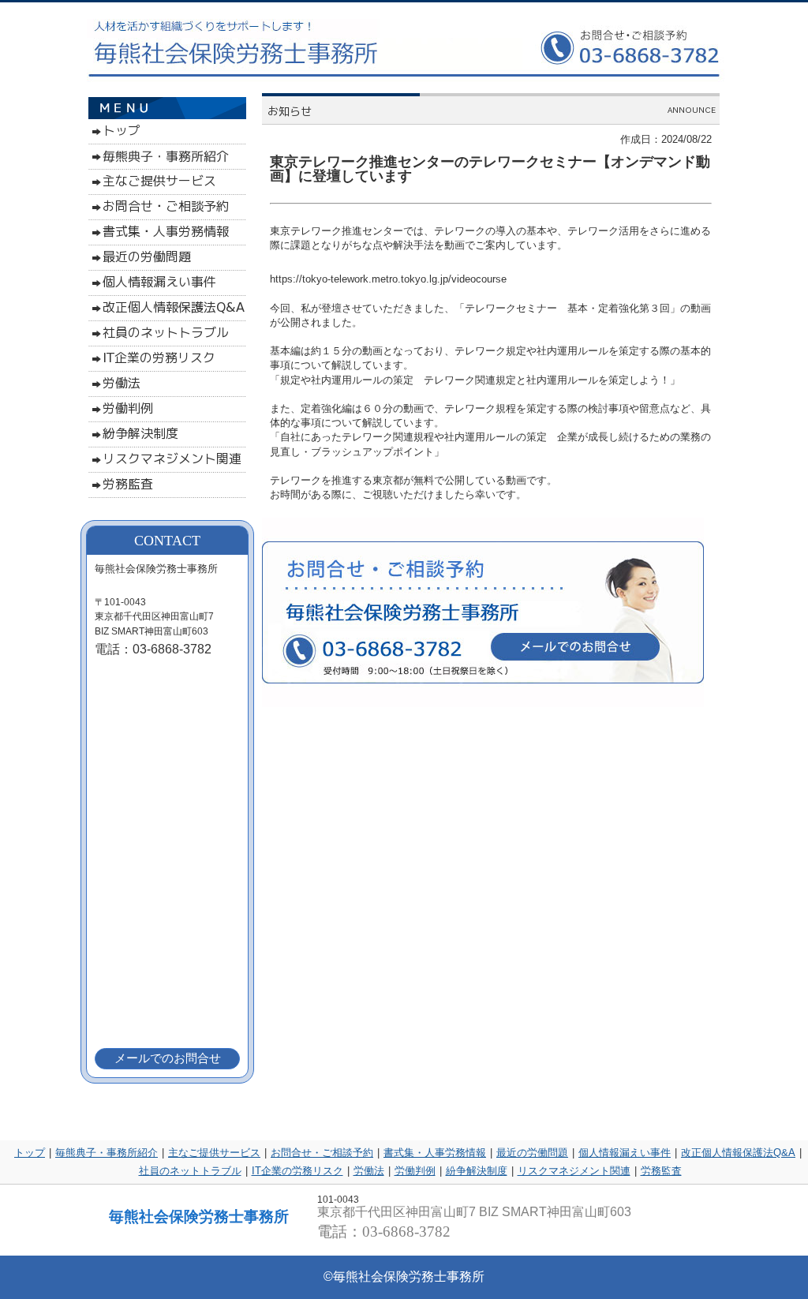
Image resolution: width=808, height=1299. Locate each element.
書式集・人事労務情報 (434, 1153)
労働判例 (415, 1171)
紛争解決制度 (476, 1171)
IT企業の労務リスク (297, 1171)
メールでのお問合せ (167, 1058)
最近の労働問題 (532, 1153)
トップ (29, 1153)
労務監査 (661, 1171)
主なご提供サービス (214, 1153)
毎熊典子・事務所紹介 (106, 1153)
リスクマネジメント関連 (574, 1171)
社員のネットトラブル (190, 1171)
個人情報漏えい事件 (624, 1153)
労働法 (369, 1171)
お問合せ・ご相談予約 (322, 1153)
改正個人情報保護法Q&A (738, 1153)
